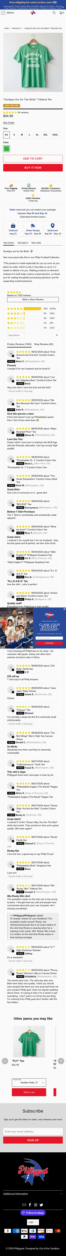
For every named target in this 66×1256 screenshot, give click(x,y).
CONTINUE (49, 643)
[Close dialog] (64, 609)
